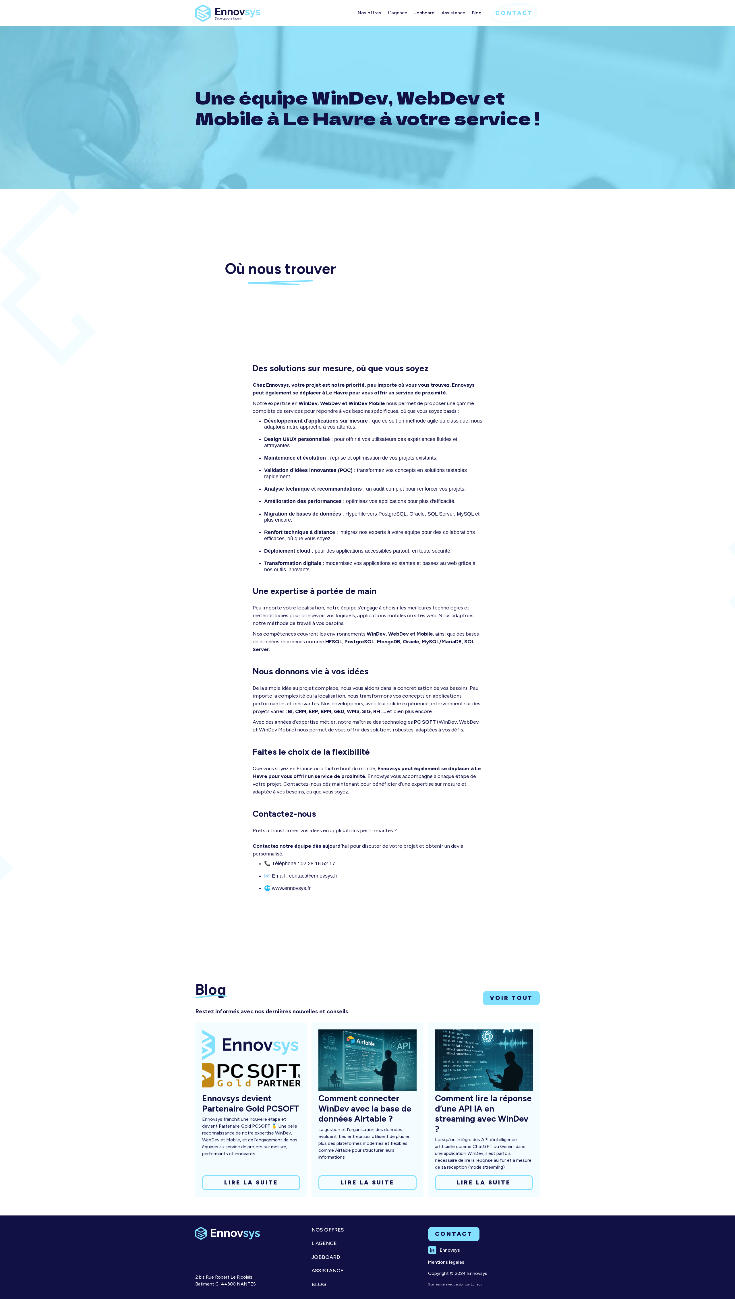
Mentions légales (446, 1262)
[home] (227, 11)
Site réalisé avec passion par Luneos (455, 1284)
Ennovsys (450, 1250)
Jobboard (326, 1257)
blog (319, 1284)
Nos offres (328, 1230)
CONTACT (514, 12)
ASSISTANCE (327, 1271)
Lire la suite (251, 1182)
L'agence (324, 1243)
